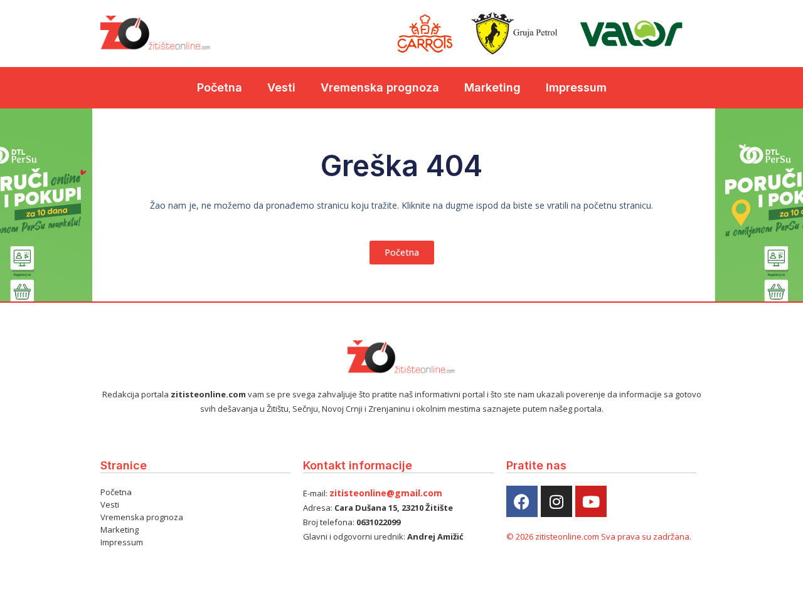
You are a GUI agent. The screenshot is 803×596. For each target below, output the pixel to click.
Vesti (281, 87)
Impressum (576, 87)
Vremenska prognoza (380, 87)
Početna (219, 87)
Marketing (492, 87)
